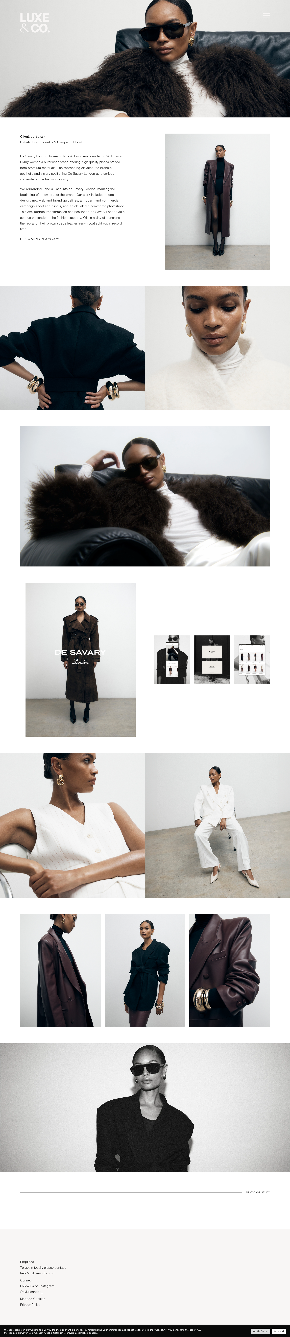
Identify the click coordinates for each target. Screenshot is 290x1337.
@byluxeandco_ (31, 1292)
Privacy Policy (30, 1304)
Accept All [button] (279, 1331)
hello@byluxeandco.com (37, 1273)
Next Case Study (258, 1192)
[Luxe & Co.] (35, 23)
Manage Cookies (32, 1299)
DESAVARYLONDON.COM (39, 239)
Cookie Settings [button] (260, 1331)
